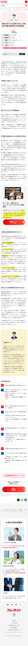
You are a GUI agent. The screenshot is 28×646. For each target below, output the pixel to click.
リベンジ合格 (6, 47)
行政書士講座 (7, 509)
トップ (2, 509)
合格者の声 (14, 509)
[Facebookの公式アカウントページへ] (16, 604)
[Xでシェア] (18, 500)
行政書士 (3, 5)
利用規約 (14, 620)
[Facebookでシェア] (25, 500)
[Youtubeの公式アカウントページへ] (7, 604)
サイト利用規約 (14, 623)
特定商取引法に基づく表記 (14, 625)
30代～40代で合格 (23, 47)
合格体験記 (20, 509)
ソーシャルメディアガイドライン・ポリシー (14, 632)
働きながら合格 (14, 47)
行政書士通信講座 (13, 489)
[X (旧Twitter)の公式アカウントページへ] (20, 604)
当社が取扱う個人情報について (14, 630)
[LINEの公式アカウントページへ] (11, 604)
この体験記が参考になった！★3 (14, 475)
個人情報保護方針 (14, 627)
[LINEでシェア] (22, 500)
